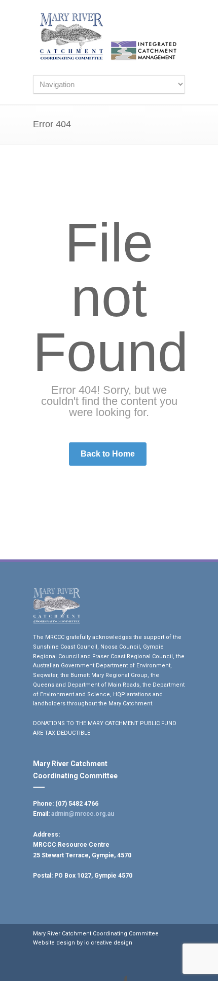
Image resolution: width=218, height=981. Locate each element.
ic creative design (108, 942)
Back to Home (108, 453)
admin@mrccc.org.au (82, 813)
